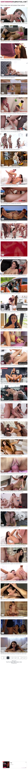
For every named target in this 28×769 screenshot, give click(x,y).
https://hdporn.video (18, 662)
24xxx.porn (14, 660)
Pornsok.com (14, 663)
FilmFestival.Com (13, 2)
